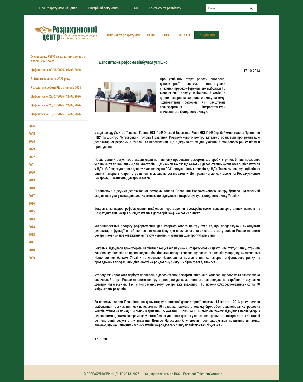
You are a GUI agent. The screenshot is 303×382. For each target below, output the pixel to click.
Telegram (203, 373)
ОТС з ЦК (184, 35)
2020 (32, 172)
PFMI (134, 8)
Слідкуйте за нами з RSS (162, 373)
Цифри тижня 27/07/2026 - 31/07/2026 (56, 96)
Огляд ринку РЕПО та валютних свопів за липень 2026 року (58, 58)
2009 (32, 257)
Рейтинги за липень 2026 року (50, 78)
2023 (32, 149)
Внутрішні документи (103, 8)
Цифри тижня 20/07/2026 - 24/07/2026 (56, 105)
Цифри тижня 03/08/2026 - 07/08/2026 (56, 69)
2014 (32, 219)
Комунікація (207, 35)
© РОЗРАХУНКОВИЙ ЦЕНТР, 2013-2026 (111, 373)
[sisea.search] (251, 8)
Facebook (190, 373)
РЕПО (151, 35)
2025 (32, 133)
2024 (32, 141)
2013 (32, 226)
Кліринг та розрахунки (123, 35)
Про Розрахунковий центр (58, 8)
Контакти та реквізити (165, 8)
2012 (32, 234)
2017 (32, 195)
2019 (32, 180)
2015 (32, 211)
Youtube (216, 373)
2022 (32, 157)
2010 (32, 250)
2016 (32, 203)
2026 (32, 125)
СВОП (166, 35)
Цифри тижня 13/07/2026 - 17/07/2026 (56, 114)
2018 (32, 188)
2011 (32, 242)
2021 (32, 164)
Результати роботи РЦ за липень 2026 (56, 87)
